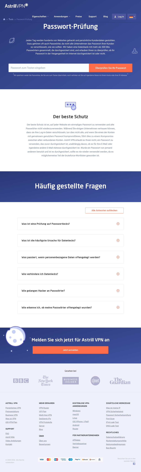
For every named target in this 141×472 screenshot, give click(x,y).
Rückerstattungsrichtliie (116, 441)
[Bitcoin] (85, 459)
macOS (76, 414)
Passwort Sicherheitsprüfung (118, 415)
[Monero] (92, 459)
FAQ (7, 434)
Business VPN (12, 415)
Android (76, 425)
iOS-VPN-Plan (11, 422)
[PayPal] (77, 459)
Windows (76, 411)
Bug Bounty (111, 448)
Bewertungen (44, 444)
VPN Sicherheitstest (114, 411)
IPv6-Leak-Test (112, 422)
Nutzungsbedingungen (115, 444)
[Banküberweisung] (99, 459)
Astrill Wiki (10, 437)
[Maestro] (56, 459)
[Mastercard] (48, 459)
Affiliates (76, 440)
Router (75, 429)
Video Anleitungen (13, 441)
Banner (76, 447)
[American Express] (63, 459)
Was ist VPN (11, 419)
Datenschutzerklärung (115, 437)
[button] (39, 16)
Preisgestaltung (12, 411)
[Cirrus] (70, 459)
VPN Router (44, 408)
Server (41, 426)
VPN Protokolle (45, 422)
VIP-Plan (42, 411)
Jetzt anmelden (70, 350)
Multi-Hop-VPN (45, 415)
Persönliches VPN (13, 408)
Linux (75, 418)
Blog (105, 16)
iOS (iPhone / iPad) (81, 422)
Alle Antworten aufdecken (104, 210)
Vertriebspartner (79, 444)
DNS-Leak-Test (112, 426)
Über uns (43, 441)
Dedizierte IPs (45, 419)
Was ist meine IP (113, 408)
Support (93, 16)
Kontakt (9, 444)
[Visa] (41, 459)
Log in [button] (121, 16)
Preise (79, 16)
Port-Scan (110, 419)
